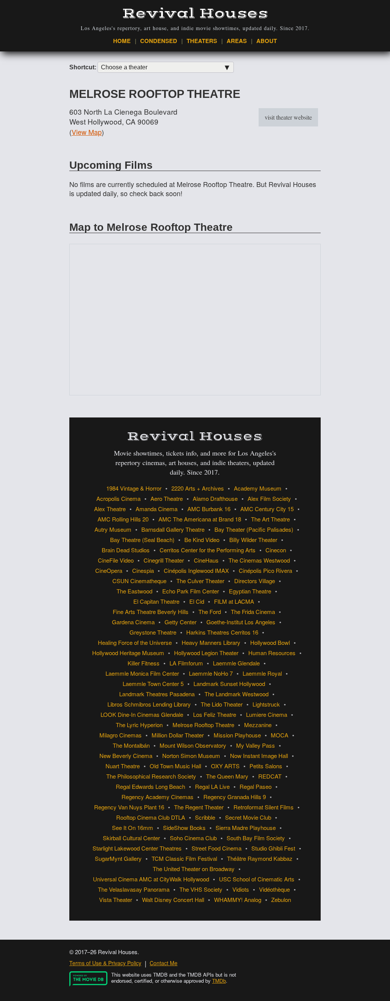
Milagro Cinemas (120, 735)
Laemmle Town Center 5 (153, 684)
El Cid (196, 601)
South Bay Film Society (256, 838)
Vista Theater (115, 899)
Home (122, 41)
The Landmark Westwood (237, 694)
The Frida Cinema (253, 612)
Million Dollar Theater (178, 735)
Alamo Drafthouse (215, 498)
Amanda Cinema (156, 509)
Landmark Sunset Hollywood (229, 684)
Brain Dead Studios (126, 550)
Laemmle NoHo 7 (211, 673)
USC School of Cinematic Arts (256, 879)
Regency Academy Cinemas (157, 797)
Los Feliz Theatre (214, 714)
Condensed (158, 41)
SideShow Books (184, 828)
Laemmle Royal (262, 673)
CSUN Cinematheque (139, 581)
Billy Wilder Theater (253, 540)
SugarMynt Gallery (118, 858)
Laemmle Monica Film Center (142, 673)
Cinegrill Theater (164, 560)
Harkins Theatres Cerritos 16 (222, 632)
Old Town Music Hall (175, 766)
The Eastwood (134, 591)
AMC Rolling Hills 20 (123, 519)
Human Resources (272, 653)
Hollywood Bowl (270, 642)
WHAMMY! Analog (237, 899)
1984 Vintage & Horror (133, 488)
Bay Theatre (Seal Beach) (142, 540)
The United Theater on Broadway (194, 869)
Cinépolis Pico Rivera (265, 570)
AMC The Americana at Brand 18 (199, 519)
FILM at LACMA (234, 601)
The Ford (209, 612)
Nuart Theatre (122, 766)
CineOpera (108, 570)
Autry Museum (112, 529)
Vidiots (240, 889)
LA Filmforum (186, 663)
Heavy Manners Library (211, 642)
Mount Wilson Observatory (193, 745)
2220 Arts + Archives (197, 488)
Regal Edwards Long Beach (150, 786)
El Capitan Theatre (156, 601)
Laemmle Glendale (236, 663)
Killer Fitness (144, 663)
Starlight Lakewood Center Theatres (137, 848)
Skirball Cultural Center (131, 838)
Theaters (202, 41)
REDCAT (269, 776)
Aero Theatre (166, 498)
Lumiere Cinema (266, 714)
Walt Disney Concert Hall (173, 899)
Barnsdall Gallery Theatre (173, 529)
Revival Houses (195, 13)
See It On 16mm (132, 828)
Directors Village (254, 581)
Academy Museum (257, 488)
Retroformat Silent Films (263, 807)
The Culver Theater (200, 581)
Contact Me (163, 963)
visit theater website (288, 117)
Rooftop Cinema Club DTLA (150, 817)
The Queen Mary (227, 776)
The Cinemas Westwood (259, 560)
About (266, 41)
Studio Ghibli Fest (273, 848)
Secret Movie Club (248, 817)
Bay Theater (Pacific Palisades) (253, 529)
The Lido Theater (222, 704)
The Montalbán (131, 745)
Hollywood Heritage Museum (128, 653)
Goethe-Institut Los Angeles (240, 622)
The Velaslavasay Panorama (133, 889)
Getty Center (181, 622)
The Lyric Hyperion (139, 725)
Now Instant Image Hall (259, 756)
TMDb (219, 980)
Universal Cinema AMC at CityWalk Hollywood (151, 879)
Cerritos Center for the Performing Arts (208, 550)
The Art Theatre (270, 519)
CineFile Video (116, 560)
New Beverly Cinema (125, 756)
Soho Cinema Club (193, 838)
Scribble (205, 817)
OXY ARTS (225, 766)
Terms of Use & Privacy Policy (105, 963)
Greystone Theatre (152, 632)
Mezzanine (258, 725)
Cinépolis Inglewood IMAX (196, 570)
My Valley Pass (255, 745)
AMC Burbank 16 (208, 509)
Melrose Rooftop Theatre (203, 725)
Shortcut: (82, 67)
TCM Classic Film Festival (184, 858)
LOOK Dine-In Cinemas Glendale (142, 714)
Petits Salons (265, 766)
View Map (87, 132)
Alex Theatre (110, 509)
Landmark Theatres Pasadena (157, 694)
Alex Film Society (269, 498)
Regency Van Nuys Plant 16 (129, 807)
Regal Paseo (256, 786)
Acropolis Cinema (118, 498)
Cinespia (143, 570)
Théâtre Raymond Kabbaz (259, 858)
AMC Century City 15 (267, 509)
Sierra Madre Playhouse (246, 828)
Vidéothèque (274, 889)
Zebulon (281, 899)
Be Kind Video (201, 540)
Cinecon (275, 550)
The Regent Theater (199, 807)
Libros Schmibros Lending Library (149, 704)
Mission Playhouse (237, 735)
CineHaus (206, 560)
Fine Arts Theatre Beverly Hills (151, 612)
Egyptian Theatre (250, 591)
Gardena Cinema (133, 622)
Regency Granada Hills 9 (234, 797)
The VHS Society (200, 889)
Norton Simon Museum (191, 756)
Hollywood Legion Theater (206, 653)
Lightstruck (266, 704)
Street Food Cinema (216, 848)
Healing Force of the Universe (135, 642)
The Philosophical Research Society (151, 776)
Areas (237, 41)
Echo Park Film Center (190, 591)
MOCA (279, 735)
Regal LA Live (212, 786)
